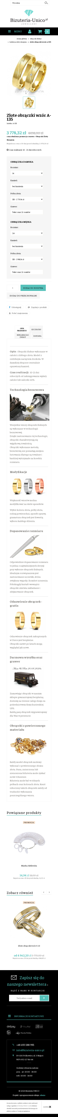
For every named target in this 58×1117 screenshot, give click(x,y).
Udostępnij (16, 307)
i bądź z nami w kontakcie (27, 983)
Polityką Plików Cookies (25, 1106)
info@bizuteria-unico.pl (30, 1050)
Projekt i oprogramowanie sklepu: (29, 1095)
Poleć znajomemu (19, 313)
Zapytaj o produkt (39, 307)
